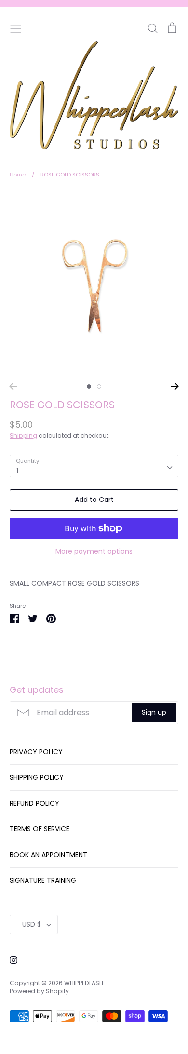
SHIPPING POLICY (37, 777)
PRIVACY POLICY (36, 752)
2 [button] (99, 386)
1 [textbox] (17, 470)
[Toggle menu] (16, 28)
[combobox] (94, 466)
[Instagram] (9, 959)
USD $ (31, 924)
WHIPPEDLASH (83, 983)
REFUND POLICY (34, 803)
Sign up (154, 712)
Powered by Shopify (39, 991)
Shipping (23, 436)
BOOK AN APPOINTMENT (48, 855)
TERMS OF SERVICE (39, 829)
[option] (94, 283)
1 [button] (89, 386)
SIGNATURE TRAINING (43, 880)
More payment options (94, 551)
